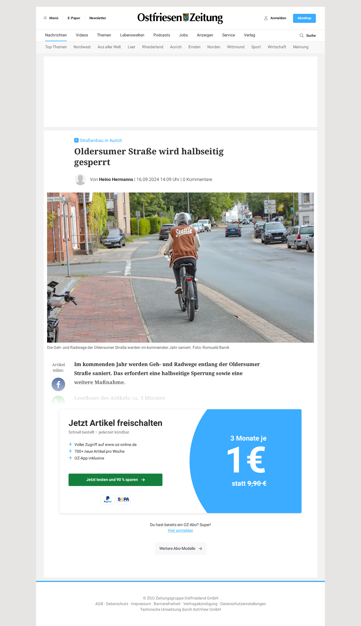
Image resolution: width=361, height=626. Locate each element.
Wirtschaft (277, 47)
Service (228, 35)
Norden (213, 47)
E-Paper (74, 18)
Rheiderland (152, 47)
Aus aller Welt (109, 47)
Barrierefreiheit (167, 604)
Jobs (183, 35)
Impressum (141, 604)
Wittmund (236, 47)
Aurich (176, 47)
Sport (256, 47)
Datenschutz (117, 604)
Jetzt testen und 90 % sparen (112, 480)
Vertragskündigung (200, 604)
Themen (104, 35)
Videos (82, 35)
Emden (194, 47)
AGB (99, 604)
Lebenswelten (132, 35)
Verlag (249, 35)
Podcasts (161, 35)
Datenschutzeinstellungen (243, 604)
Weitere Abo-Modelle (177, 548)
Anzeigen (205, 35)
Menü (53, 18)
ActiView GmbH (207, 609)
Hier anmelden (180, 530)
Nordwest (82, 47)
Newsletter (97, 18)
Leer (131, 47)
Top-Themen (56, 47)
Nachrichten (56, 35)
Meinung (301, 47)
